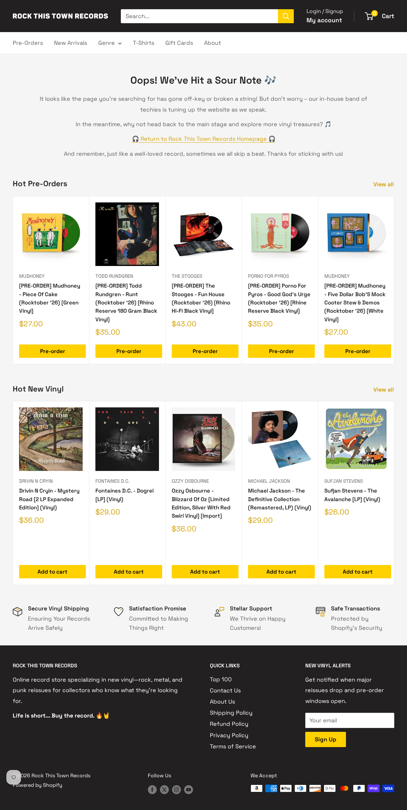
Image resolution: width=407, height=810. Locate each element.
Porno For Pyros (268, 276)
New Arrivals (70, 42)
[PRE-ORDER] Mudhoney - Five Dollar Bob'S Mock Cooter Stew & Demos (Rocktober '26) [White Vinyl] (354, 302)
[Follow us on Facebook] (152, 789)
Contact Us (225, 690)
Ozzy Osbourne (190, 481)
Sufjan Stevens (343, 481)
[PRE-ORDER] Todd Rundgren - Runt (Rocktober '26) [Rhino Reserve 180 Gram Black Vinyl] (126, 302)
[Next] (394, 280)
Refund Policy (229, 723)
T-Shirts (143, 42)
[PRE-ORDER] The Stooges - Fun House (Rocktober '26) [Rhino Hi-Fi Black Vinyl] (201, 298)
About (212, 42)
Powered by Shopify (37, 785)
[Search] (286, 16)
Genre (106, 42)
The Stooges (187, 276)
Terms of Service (233, 746)
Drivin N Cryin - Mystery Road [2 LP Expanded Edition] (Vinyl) (49, 499)
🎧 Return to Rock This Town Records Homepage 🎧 (203, 138)
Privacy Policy (229, 735)
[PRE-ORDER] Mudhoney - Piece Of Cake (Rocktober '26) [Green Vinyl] (49, 298)
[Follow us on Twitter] (164, 789)
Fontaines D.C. (112, 481)
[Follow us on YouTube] (188, 789)
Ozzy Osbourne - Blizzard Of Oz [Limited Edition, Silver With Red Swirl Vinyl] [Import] (201, 503)
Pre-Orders (28, 42)
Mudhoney (32, 276)
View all (384, 184)
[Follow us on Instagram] (176, 789)
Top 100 (221, 679)
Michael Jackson (269, 481)
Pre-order (52, 351)
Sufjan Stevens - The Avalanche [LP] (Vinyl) (352, 495)
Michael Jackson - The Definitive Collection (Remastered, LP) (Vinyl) (279, 499)
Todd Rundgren (114, 276)
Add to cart (52, 571)
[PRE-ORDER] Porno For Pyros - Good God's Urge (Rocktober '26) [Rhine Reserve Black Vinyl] (279, 298)
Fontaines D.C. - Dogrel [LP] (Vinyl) (124, 495)
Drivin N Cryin (36, 481)
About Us (222, 701)
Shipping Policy (231, 712)
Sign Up (325, 739)
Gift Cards (179, 42)
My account (324, 20)
